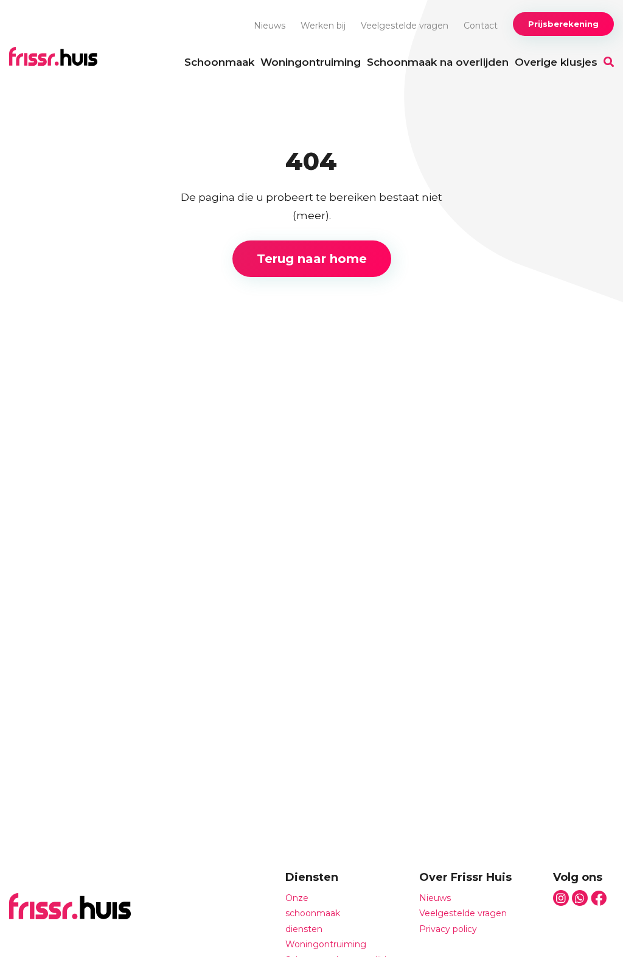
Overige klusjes (556, 62)
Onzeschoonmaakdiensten (312, 913)
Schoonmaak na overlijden (438, 62)
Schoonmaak (219, 62)
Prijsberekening (563, 24)
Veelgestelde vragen (404, 25)
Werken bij (323, 25)
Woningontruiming (310, 62)
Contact (481, 25)
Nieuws (269, 25)
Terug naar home (312, 258)
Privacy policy (448, 929)
